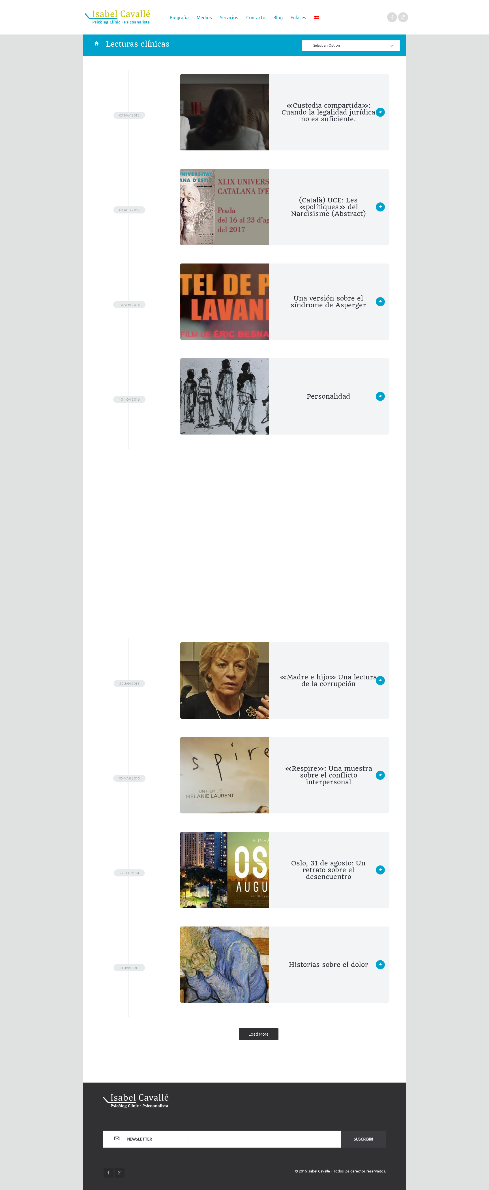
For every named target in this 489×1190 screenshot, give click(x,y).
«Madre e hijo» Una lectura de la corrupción (328, 680)
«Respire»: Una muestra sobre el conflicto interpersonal (328, 775)
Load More (259, 1034)
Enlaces (298, 17)
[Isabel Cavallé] (119, 17)
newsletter (139, 1139)
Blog (278, 17)
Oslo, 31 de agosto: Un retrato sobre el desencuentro (328, 870)
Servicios (229, 17)
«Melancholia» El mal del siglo (328, 491)
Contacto (255, 17)
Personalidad (328, 396)
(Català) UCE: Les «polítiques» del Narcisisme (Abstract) (328, 207)
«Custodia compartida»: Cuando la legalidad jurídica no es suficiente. (328, 112)
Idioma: (317, 17)
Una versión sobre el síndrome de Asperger (328, 301)
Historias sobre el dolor (328, 965)
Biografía (179, 17)
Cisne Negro (328, 586)
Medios (204, 17)
